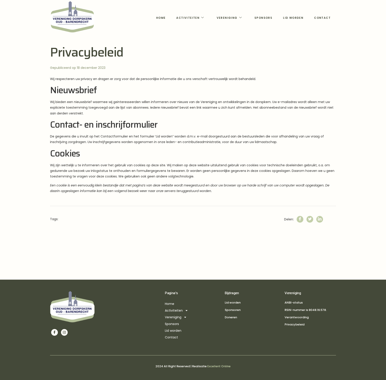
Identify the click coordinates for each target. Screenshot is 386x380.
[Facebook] (300, 219)
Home (161, 18)
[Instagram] (64, 332)
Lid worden (293, 18)
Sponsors (263, 18)
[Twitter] (309, 219)
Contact (322, 18)
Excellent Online (219, 366)
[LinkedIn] (319, 219)
